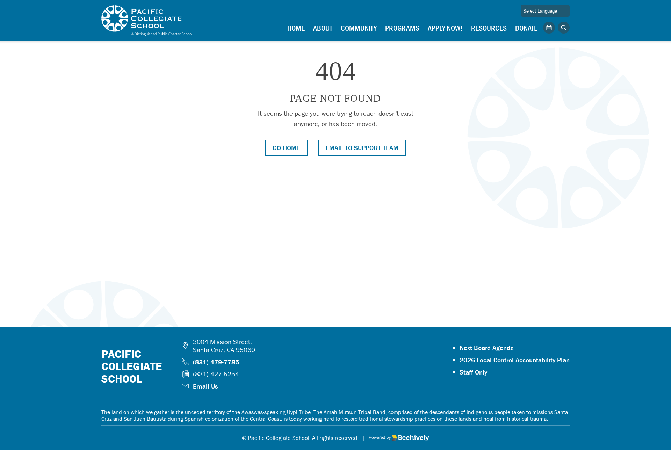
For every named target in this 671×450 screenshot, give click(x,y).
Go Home (286, 148)
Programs (402, 27)
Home (296, 27)
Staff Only (473, 372)
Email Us (205, 386)
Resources (489, 27)
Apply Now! (445, 27)
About (322, 27)
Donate (526, 27)
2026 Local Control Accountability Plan (515, 360)
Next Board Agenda (487, 347)
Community (359, 27)
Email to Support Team (362, 148)
